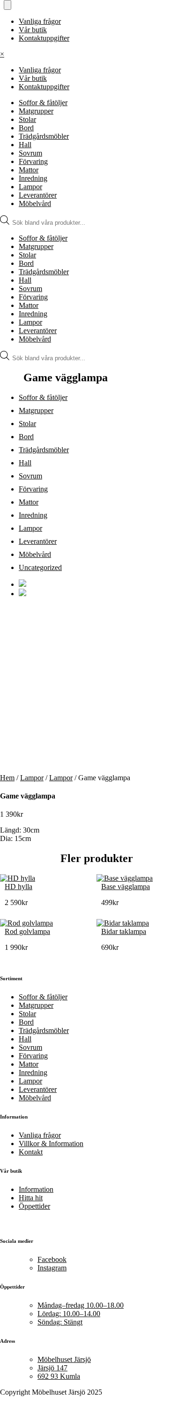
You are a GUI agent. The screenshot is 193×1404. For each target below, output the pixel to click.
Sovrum (30, 153)
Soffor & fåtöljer (43, 103)
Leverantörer (38, 195)
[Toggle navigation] (7, 5)
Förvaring (33, 161)
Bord (26, 128)
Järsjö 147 (52, 1368)
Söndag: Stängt (59, 1322)
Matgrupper (36, 111)
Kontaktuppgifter (44, 38)
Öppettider (34, 1206)
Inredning (33, 178)
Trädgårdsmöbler (44, 136)
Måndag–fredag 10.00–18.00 (80, 1305)
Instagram (52, 1268)
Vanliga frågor (40, 21)
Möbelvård (35, 203)
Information (36, 1189)
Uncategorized (40, 567)
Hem (7, 778)
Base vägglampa (125, 887)
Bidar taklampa (123, 931)
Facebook (52, 1259)
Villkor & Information (51, 1143)
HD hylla (18, 887)
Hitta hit (31, 1198)
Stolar (27, 119)
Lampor (30, 187)
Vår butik (33, 30)
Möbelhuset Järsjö (64, 1359)
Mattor (28, 170)
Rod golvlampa (27, 931)
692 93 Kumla (58, 1376)
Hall (25, 145)
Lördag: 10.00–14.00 (68, 1314)
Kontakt (31, 1152)
